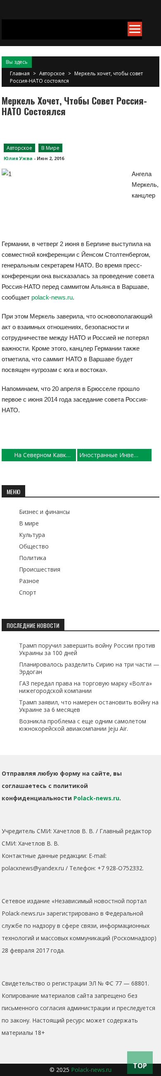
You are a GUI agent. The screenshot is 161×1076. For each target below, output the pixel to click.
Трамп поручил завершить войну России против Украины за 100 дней (87, 649)
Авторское (52, 73)
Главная (20, 73)
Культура (32, 535)
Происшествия (39, 569)
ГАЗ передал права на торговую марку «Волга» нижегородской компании (85, 687)
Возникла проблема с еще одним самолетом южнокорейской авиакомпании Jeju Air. (82, 724)
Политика (32, 558)
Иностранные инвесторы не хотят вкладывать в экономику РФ (115, 455)
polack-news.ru (52, 297)
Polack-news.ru (96, 798)
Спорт (27, 592)
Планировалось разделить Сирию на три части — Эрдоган (89, 668)
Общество (34, 546)
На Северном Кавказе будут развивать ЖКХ (45, 455)
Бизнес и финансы (44, 512)
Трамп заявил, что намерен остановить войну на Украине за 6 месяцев (89, 705)
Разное (29, 581)
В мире (50, 147)
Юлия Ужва (18, 158)
